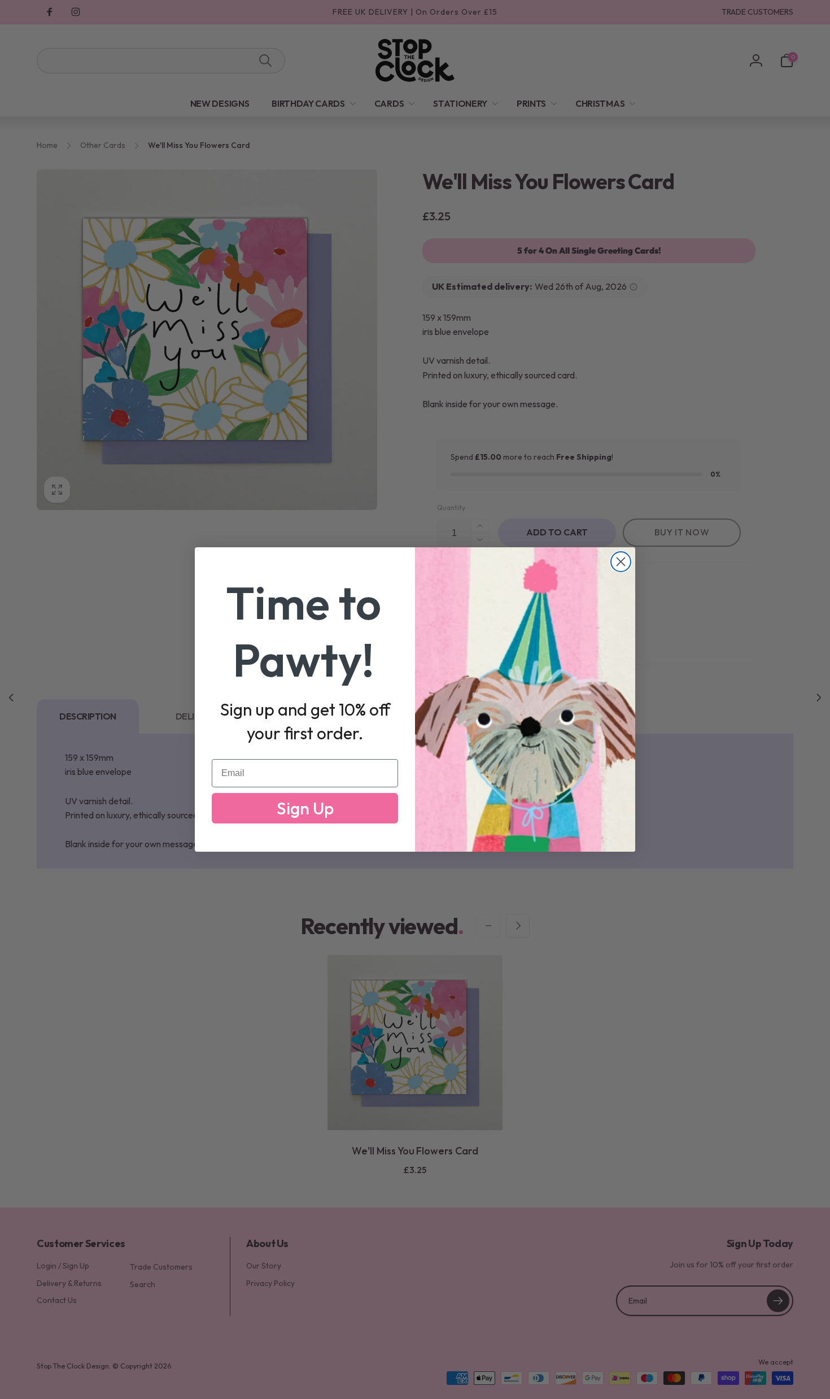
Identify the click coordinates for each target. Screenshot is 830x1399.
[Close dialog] (621, 562)
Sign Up (305, 808)
